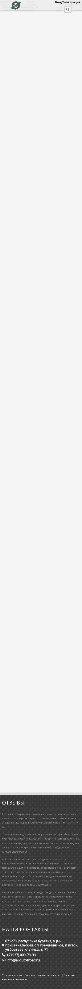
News (7, 336)
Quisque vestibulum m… (26, 477)
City (42, 669)
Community (11, 177)
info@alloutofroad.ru (23, 960)
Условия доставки (12, 975)
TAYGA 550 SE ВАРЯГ (33, 205)
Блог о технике (34, 21)
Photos (69, 690)
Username (13, 724)
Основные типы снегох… (28, 394)
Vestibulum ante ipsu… (25, 437)
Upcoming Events (33, 403)
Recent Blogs (27, 153)
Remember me (16, 757)
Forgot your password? (26, 775)
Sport (26, 700)
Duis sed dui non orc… (24, 517)
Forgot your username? (26, 780)
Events (8, 172)
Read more (66, 627)
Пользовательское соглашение (43, 975)
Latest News (27, 282)
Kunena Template (14, 306)
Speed (11, 700)
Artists (8, 164)
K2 (5, 319)
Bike (6, 168)
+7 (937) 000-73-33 (21, 955)
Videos (40, 700)
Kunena (8, 315)
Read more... (12, 183)
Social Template (13, 297)
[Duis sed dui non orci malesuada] (25, 89)
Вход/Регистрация (67, 2)
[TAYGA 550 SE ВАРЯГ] (18, 214)
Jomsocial (10, 328)
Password (12, 740)
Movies (32, 690)
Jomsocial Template (16, 310)
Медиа (11, 21)
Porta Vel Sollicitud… (23, 596)
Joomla (8, 323)
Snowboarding (13, 341)
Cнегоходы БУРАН (21, 556)
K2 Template (11, 302)
